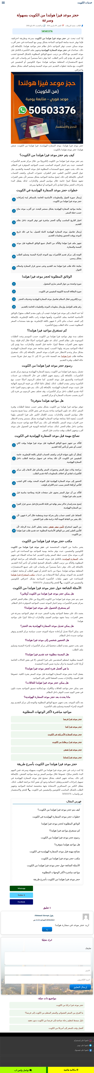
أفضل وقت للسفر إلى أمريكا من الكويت (66, 1028)
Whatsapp (21, 888)
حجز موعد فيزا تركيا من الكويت (69, 1005)
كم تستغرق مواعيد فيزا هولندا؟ (64, 830)
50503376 (47, 31)
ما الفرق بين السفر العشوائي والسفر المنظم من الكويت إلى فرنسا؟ (54, 1013)
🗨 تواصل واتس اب (23, 1070)
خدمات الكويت (84, 2)
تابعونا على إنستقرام (81, 1040)
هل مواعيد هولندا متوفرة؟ (67, 844)
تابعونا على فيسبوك (82, 1050)
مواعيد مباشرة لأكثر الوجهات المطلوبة (61, 872)
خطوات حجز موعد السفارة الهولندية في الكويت (56, 816)
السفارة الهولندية (70, 559)
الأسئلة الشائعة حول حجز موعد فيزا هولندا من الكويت (53, 865)
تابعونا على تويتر (83, 1045)
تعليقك (88, 948)
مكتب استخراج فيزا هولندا (23, 574)
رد (47, 929)
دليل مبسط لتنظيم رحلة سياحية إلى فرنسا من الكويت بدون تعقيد (55, 1020)
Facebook (21, 902)
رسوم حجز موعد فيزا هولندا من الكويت (60, 837)
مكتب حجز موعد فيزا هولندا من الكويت (60, 858)
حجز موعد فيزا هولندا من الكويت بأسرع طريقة (56, 879)
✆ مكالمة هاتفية (71, 1070)
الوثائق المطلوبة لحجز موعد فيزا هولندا (60, 823)
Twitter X (21, 895)
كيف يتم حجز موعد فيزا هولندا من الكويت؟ (59, 809)
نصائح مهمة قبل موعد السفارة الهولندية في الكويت (55, 851)
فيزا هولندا (66, 356)
